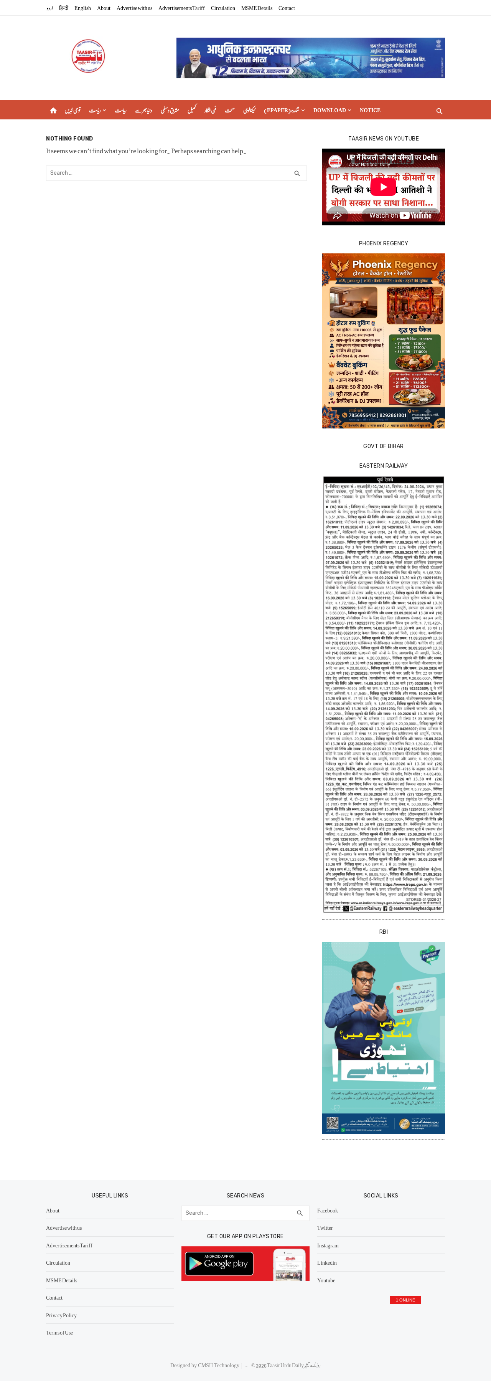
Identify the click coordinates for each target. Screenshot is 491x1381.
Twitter (325, 1227)
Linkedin (327, 1262)
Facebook (327, 1210)
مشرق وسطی (170, 109)
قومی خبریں (72, 109)
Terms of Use (59, 1332)
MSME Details (256, 7)
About (103, 7)
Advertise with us (134, 7)
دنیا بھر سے (143, 109)
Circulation (223, 7)
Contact (286, 7)
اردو (50, 7)
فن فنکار (210, 109)
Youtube (326, 1280)
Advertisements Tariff (181, 7)
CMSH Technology (219, 1364)
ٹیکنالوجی (249, 109)
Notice (370, 109)
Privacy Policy (61, 1314)
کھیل (192, 109)
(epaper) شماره (282, 109)
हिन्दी (63, 7)
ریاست (95, 109)
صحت (230, 109)
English (82, 7)
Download (329, 109)
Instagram (328, 1245)
